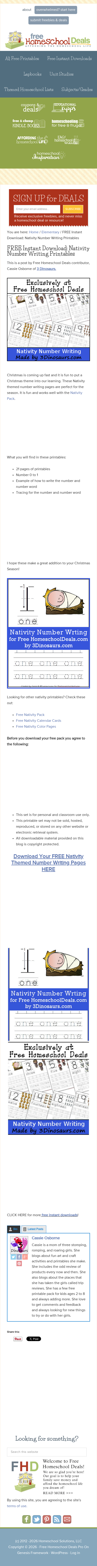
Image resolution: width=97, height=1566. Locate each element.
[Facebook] (19, 1257)
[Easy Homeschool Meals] (68, 140)
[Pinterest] (19, 1264)
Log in (75, 1553)
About (26, 10)
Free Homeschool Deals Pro (61, 1547)
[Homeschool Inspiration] (48, 158)
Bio (15, 1229)
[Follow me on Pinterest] (46, 1522)
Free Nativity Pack (30, 715)
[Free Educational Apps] (63, 107)
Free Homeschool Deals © (48, 38)
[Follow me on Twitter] (36, 1522)
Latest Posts (35, 1229)
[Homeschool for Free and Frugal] (68, 124)
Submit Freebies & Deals (48, 20)
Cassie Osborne (46, 1238)
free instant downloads (59, 1215)
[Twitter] (13, 1257)
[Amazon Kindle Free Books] (29, 124)
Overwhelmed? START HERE (55, 10)
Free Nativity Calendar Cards (38, 721)
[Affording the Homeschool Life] (32, 140)
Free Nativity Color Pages (36, 727)
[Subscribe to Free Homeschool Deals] (57, 1522)
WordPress (59, 1553)
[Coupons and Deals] (33, 107)
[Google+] (25, 1257)
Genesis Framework (32, 1553)
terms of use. (17, 1506)
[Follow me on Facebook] (26, 1522)
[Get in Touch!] (67, 1522)
